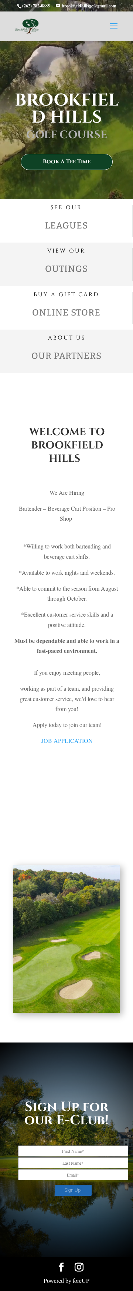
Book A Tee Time (67, 162)
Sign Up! (73, 1190)
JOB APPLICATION (67, 740)
